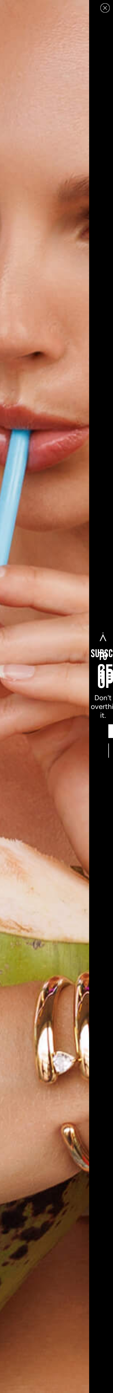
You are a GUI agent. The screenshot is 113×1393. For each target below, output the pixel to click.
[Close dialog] (105, 8)
